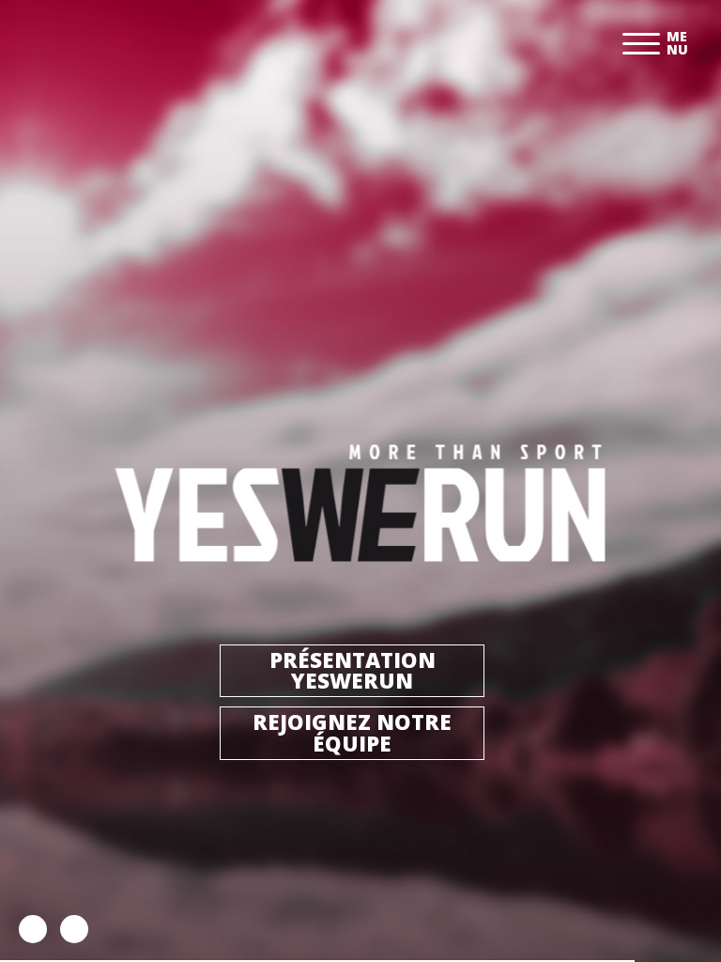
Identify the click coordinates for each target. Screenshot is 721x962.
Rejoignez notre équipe (352, 732)
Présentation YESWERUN (352, 670)
